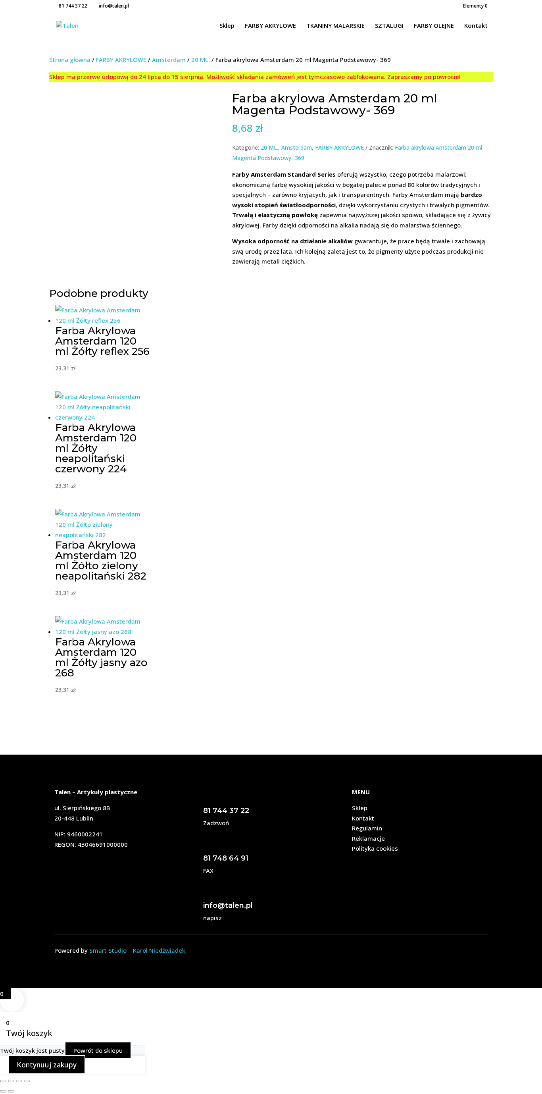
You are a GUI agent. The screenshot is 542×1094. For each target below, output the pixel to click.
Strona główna (69, 60)
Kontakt (476, 26)
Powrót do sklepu (98, 1050)
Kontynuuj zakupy (47, 1064)
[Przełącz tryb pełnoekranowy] (11, 1081)
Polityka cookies (375, 848)
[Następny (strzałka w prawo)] (11, 1091)
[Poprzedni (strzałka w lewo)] (3, 1091)
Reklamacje (368, 838)
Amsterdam (169, 60)
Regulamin (367, 828)
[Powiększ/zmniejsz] (3, 1081)
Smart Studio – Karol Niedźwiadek (137, 950)
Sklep (226, 26)
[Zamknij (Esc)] (27, 1081)
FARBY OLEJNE (434, 26)
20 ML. (200, 60)
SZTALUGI (389, 26)
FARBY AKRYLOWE (270, 26)
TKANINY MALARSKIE (335, 26)
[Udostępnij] (19, 1081)
